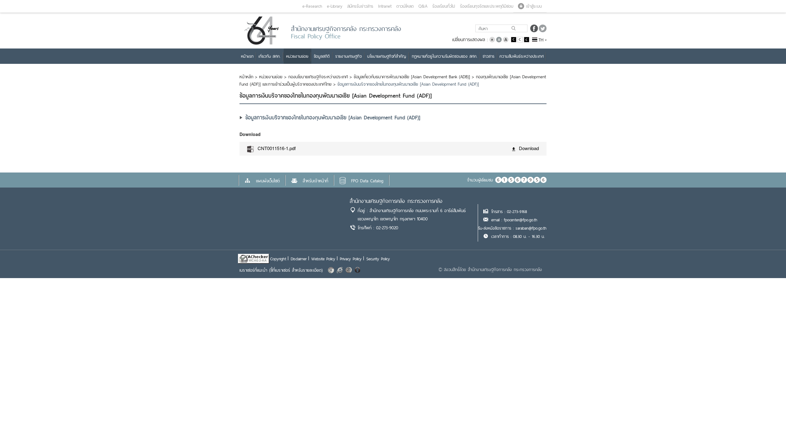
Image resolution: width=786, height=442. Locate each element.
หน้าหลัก (246, 76)
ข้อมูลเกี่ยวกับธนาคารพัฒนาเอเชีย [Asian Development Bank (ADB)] (412, 76)
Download (529, 148)
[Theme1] (514, 39)
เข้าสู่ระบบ (534, 6)
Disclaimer (299, 258)
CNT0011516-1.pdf (277, 148)
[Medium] (499, 39)
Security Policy (378, 258)
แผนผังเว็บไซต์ (268, 180)
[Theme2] (520, 39)
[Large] (505, 39)
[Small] (492, 39)
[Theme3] (526, 39)
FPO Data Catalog (367, 180)
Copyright (278, 258)
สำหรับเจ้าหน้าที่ (315, 180)
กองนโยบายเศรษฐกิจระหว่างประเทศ (318, 76)
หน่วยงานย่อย (270, 76)
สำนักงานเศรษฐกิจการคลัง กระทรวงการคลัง (396, 201)
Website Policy (323, 258)
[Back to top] (769, 425)
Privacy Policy (351, 258)
